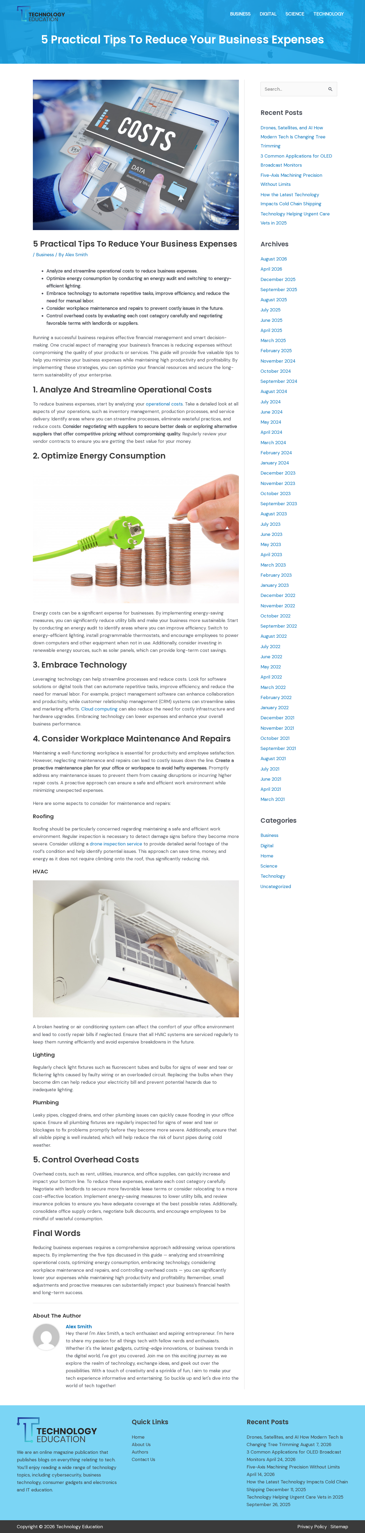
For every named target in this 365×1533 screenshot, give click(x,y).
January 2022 (275, 708)
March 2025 (273, 340)
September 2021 (278, 748)
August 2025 (274, 300)
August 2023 (274, 514)
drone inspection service (116, 844)
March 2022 (273, 687)
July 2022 (270, 646)
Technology (273, 876)
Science (269, 866)
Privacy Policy (312, 1527)
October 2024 (276, 371)
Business (45, 255)
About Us (141, 1444)
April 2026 (271, 269)
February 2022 (276, 697)
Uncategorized (276, 886)
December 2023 (278, 473)
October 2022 (275, 616)
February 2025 (276, 351)
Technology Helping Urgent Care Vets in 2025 (295, 1497)
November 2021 (277, 728)
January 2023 (275, 585)
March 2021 (273, 799)
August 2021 (273, 758)
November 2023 (278, 483)
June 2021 (271, 779)
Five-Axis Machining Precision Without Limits (293, 1467)
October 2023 (276, 493)
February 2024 (276, 453)
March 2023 (273, 565)
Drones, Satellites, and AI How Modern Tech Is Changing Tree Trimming (293, 137)
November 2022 (278, 606)
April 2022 (271, 677)
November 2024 (278, 361)
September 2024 (279, 381)
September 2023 (279, 504)
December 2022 (278, 595)
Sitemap (339, 1527)
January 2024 (275, 463)
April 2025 (271, 330)
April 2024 (271, 432)
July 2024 (271, 402)
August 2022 (274, 636)
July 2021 (270, 769)
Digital (267, 846)
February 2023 (276, 575)
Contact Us (143, 1459)
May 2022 (271, 667)
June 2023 (271, 534)
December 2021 (277, 718)
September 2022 (279, 626)
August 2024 (274, 391)
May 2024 (271, 422)
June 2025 (271, 320)
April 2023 (271, 554)
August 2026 (274, 259)
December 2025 (278, 279)
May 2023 (271, 544)
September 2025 (279, 289)
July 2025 (271, 310)
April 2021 (271, 789)
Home (267, 856)
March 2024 (273, 443)
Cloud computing (99, 709)
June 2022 (271, 657)
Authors (140, 1452)
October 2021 (275, 738)
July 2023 (271, 524)
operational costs (164, 404)
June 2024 (272, 412)
